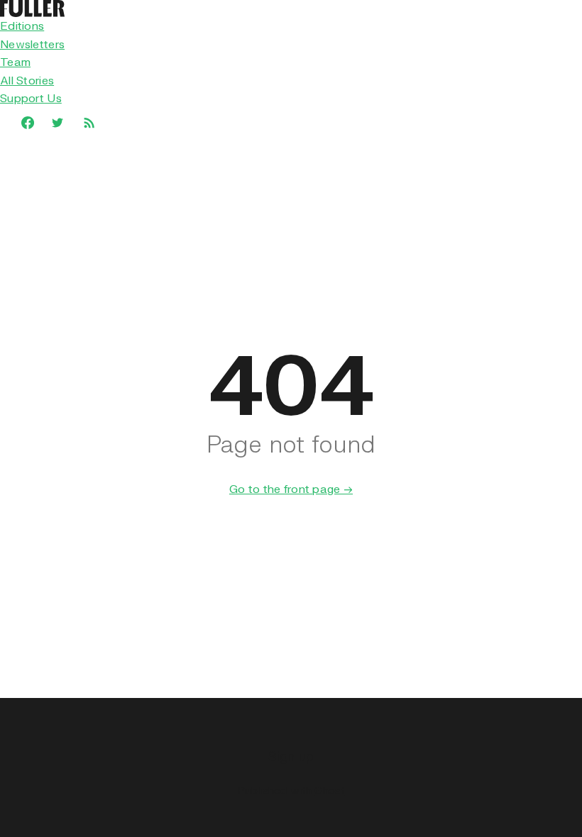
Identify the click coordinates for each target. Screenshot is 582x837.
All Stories (27, 80)
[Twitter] (57, 122)
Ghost (329, 790)
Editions (22, 25)
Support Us (31, 98)
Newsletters (32, 44)
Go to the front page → (291, 489)
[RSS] (89, 122)
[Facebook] (20, 122)
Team (15, 62)
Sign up (291, 756)
